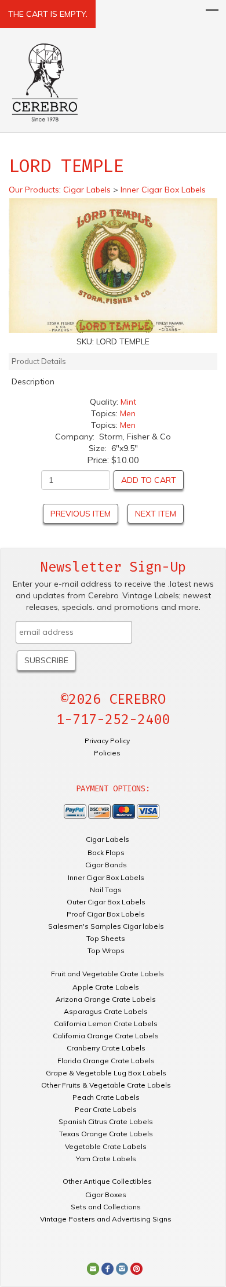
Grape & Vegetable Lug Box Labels (106, 1072)
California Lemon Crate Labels (106, 1023)
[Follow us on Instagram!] (122, 1268)
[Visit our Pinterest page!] (136, 1268)
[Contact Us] (93, 1268)
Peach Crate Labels (106, 1097)
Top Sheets (105, 938)
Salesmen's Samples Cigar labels (106, 926)
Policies (107, 752)
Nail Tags (106, 889)
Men (128, 413)
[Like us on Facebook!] (107, 1268)
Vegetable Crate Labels (106, 1146)
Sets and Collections (106, 1206)
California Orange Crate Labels (106, 1035)
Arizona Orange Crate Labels (106, 999)
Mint (128, 402)
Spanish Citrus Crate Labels (106, 1121)
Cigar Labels (107, 839)
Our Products (34, 189)
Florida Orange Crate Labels (106, 1060)
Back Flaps (106, 852)
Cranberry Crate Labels (106, 1048)
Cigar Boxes (105, 1194)
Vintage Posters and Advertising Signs (106, 1219)
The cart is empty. (48, 14)
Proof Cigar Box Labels (106, 914)
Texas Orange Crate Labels (106, 1133)
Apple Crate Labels (105, 987)
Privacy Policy (107, 740)
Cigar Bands (106, 864)
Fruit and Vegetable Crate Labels (107, 973)
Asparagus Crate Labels (106, 1011)
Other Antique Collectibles (107, 1181)
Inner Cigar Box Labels (106, 877)
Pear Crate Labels (106, 1109)
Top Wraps (106, 950)
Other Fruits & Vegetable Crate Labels (106, 1085)
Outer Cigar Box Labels (106, 901)
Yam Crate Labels (106, 1158)
